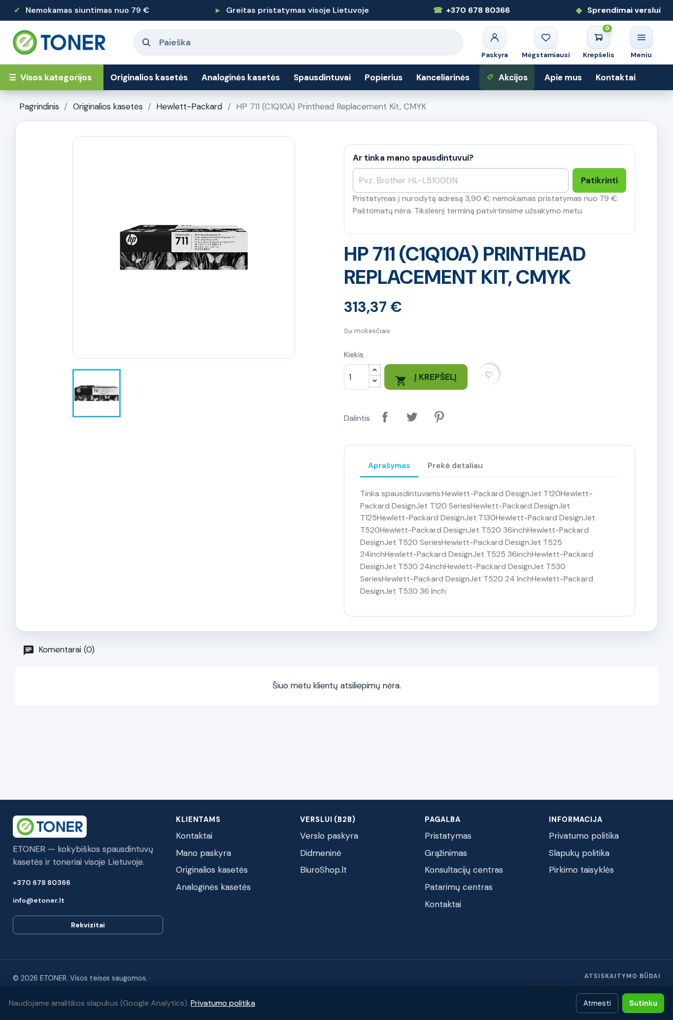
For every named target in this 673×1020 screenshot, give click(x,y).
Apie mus (563, 77)
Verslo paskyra (329, 835)
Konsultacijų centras (464, 869)
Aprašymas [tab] (389, 465)
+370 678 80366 (471, 10)
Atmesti (597, 1003)
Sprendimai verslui (618, 10)
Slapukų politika (579, 853)
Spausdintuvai (322, 77)
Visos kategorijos (50, 77)
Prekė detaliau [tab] (455, 465)
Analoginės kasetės (241, 77)
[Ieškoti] (146, 42)
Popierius (384, 77)
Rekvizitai (88, 924)
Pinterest (439, 417)
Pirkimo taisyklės (581, 869)
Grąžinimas (446, 853)
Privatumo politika (584, 835)
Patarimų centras (459, 887)
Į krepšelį (426, 379)
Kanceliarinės (443, 77)
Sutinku (643, 1003)
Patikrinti (599, 180)
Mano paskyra (203, 853)
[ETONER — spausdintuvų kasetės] (67, 42)
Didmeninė (320, 853)
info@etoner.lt (39, 900)
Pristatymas (448, 835)
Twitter (412, 417)
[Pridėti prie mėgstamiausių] (489, 374)
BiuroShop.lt (323, 869)
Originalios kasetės (149, 77)
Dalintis (385, 417)
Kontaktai (616, 77)
